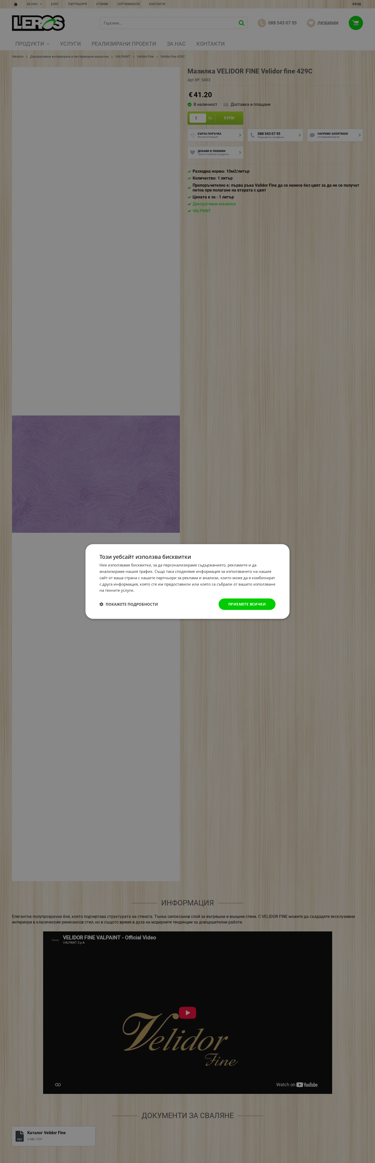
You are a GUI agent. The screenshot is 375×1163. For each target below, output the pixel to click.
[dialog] (187, 581)
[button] (128, 604)
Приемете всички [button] (247, 604)
